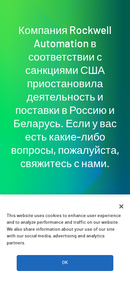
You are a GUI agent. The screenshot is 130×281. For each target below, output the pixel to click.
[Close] (121, 206)
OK (65, 262)
